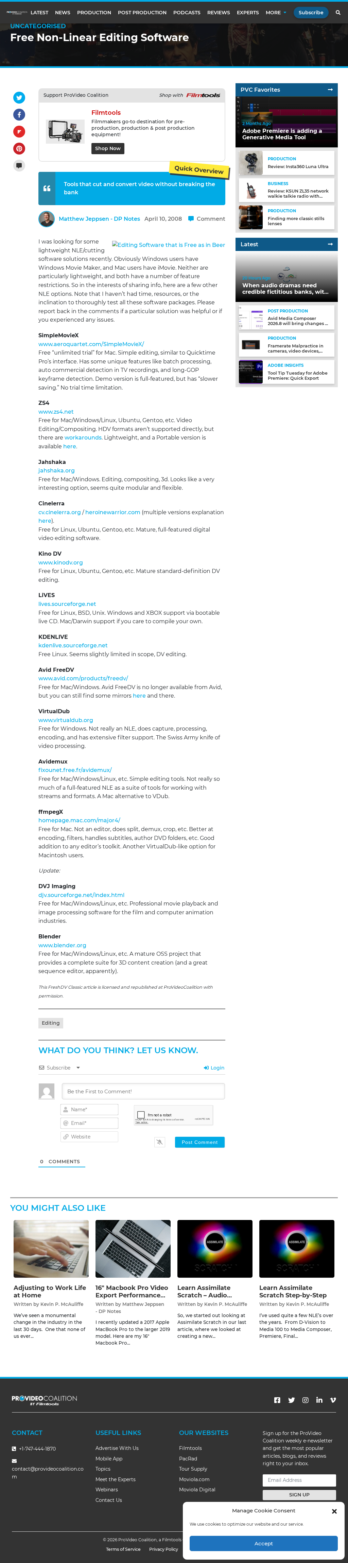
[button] (334, 1510)
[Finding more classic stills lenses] (251, 217)
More (273, 12)
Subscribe (311, 13)
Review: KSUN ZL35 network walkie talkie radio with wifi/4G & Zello (298, 196)
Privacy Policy (163, 1549)
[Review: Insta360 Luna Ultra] (251, 162)
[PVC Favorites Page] (330, 90)
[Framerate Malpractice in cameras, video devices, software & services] (251, 344)
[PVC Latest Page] (330, 244)
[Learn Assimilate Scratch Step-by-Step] (296, 1248)
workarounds (83, 437)
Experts (248, 12)
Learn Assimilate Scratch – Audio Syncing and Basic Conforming (206, 1299)
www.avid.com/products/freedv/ (83, 678)
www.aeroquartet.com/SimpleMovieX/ (91, 344)
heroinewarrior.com (112, 512)
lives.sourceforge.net (67, 604)
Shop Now (108, 148)
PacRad (188, 1459)
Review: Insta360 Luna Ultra (298, 166)
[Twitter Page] (291, 1400)
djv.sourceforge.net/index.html (81, 895)
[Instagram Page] (305, 1400)
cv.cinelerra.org (59, 512)
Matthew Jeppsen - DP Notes (99, 219)
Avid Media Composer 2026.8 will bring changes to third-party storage (298, 323)
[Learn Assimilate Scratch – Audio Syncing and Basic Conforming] (215, 1248)
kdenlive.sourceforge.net (73, 645)
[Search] (338, 12)
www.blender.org (62, 945)
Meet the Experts (115, 1479)
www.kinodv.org (60, 562)
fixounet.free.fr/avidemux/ (75, 770)
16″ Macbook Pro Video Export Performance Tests (131, 1295)
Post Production (142, 12)
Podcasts (187, 12)
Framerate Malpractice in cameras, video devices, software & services (296, 351)
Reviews (218, 12)
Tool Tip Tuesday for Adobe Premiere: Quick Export (298, 376)
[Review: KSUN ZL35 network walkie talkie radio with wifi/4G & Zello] (251, 189)
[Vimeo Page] (333, 1400)
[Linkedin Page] (319, 1400)
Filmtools (190, 1448)
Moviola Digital (197, 1490)
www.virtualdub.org (65, 720)
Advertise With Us (117, 1448)
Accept (264, 1543)
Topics (102, 1469)
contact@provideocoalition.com (48, 1473)
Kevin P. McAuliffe (61, 1304)
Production (94, 12)
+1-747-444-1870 (37, 1449)
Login (217, 1068)
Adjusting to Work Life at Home (50, 1291)
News (62, 12)
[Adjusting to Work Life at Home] (51, 1248)
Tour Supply (193, 1469)
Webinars (106, 1490)
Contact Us (108, 1500)
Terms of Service (123, 1549)
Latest (39, 12)
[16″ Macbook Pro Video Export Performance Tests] (133, 1248)
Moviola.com (194, 1479)
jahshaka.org (56, 470)
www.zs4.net (56, 412)
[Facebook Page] (277, 1400)
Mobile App (108, 1459)
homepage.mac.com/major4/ (79, 820)
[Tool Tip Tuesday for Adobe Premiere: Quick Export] (251, 372)
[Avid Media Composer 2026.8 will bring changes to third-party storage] (251, 317)
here (69, 446)
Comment (210, 219)
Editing (51, 1023)
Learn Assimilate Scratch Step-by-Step (293, 1291)
